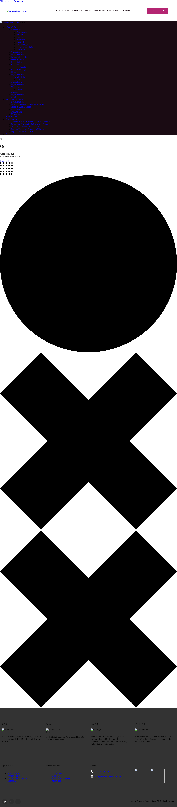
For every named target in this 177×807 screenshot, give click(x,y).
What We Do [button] (60, 11)
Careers (126, 11)
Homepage (5, 161)
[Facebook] (4, 801)
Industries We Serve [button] (80, 11)
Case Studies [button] (112, 11)
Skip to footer (20, 1)
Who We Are (99, 11)
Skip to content (6, 1)
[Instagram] (11, 801)
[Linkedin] (18, 801)
